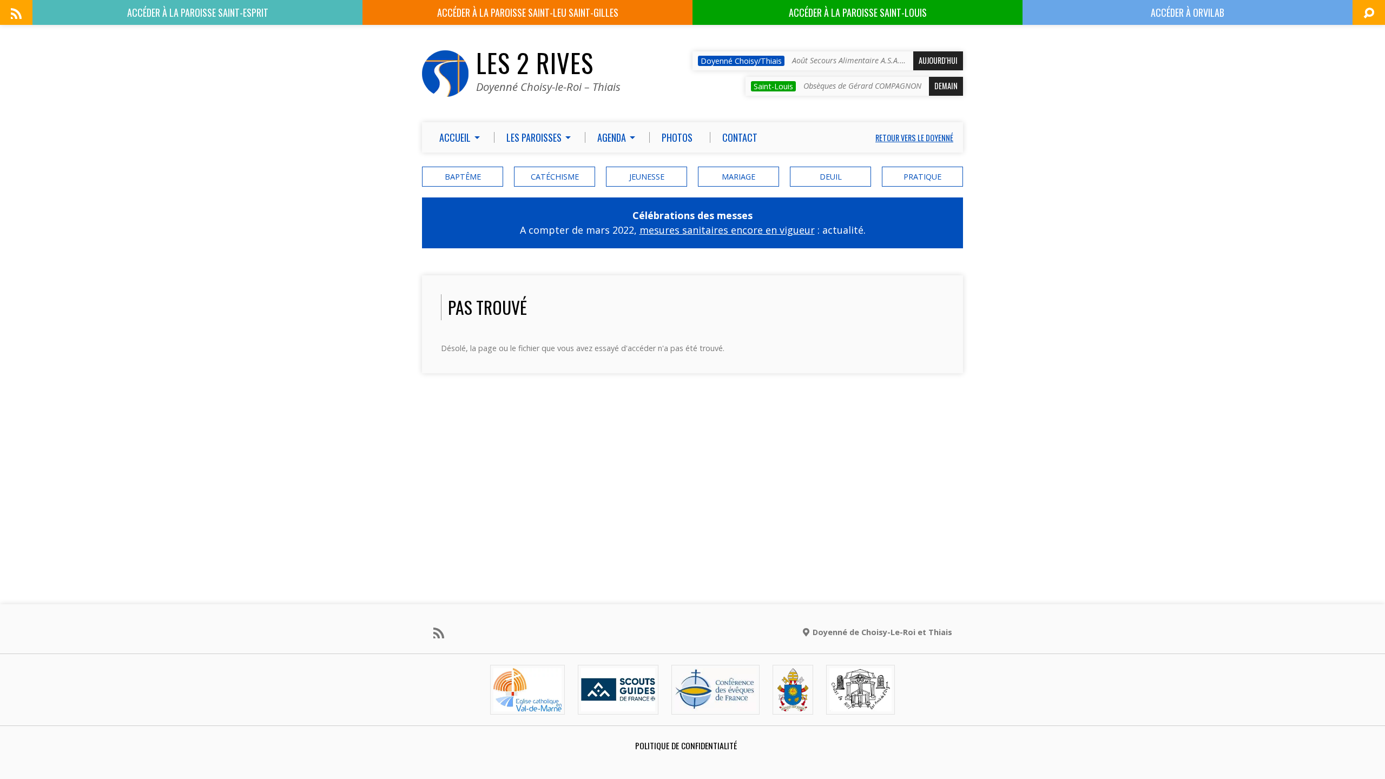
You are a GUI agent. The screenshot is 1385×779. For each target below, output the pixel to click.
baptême (463, 176)
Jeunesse (646, 176)
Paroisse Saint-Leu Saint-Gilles (527, 12)
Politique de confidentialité (686, 745)
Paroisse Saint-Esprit (197, 12)
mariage (738, 176)
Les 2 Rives (534, 63)
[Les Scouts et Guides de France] (618, 705)
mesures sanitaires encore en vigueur (727, 229)
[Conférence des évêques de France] (715, 705)
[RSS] (16, 13)
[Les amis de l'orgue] (860, 705)
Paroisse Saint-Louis (858, 12)
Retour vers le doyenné (914, 137)
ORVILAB (1187, 12)
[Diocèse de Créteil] (527, 705)
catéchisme (555, 176)
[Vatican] (793, 705)
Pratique (922, 176)
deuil (831, 176)
